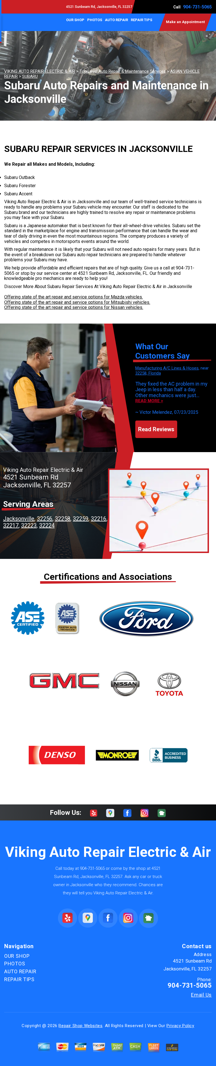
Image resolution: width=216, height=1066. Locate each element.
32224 (47, 525)
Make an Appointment (185, 22)
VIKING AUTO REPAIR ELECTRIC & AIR (39, 71)
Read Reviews (156, 429)
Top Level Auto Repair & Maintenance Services (123, 71)
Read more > (149, 401)
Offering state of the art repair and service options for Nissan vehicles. (73, 307)
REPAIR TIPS (141, 20)
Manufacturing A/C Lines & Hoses (167, 368)
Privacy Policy (180, 1025)
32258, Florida (148, 373)
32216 (98, 518)
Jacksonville (18, 518)
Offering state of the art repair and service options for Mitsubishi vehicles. (77, 302)
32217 (11, 525)
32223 (29, 525)
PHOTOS (94, 20)
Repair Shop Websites (80, 1025)
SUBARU (30, 76)
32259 (80, 518)
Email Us (201, 995)
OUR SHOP (75, 20)
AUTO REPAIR (116, 20)
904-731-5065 (197, 7)
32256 (44, 518)
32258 (62, 518)
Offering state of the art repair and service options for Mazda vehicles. (73, 297)
